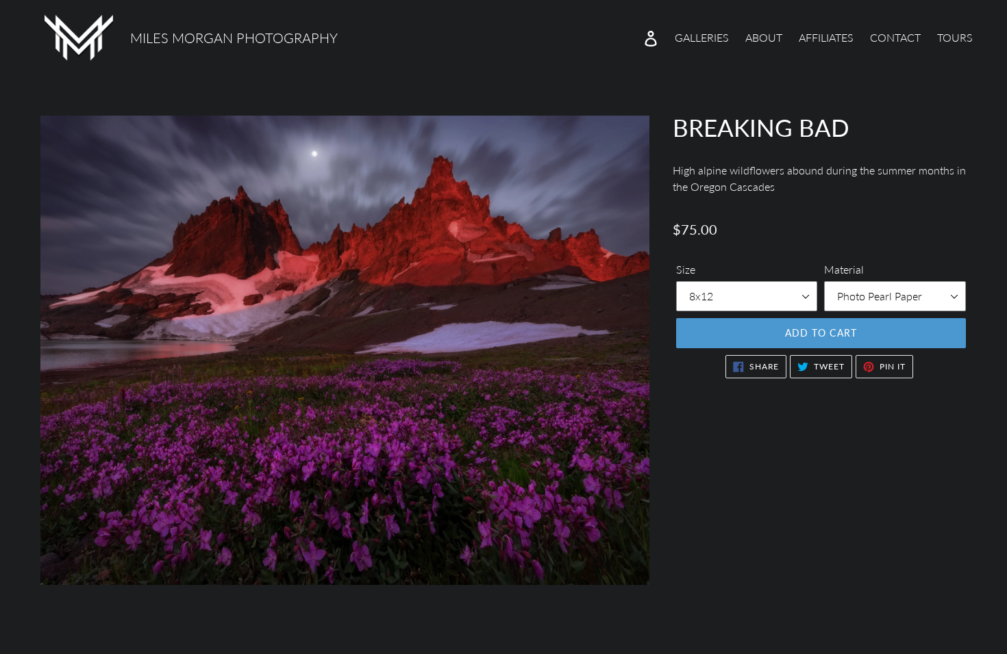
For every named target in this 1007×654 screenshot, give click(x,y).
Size (685, 269)
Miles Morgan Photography (234, 37)
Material (844, 269)
